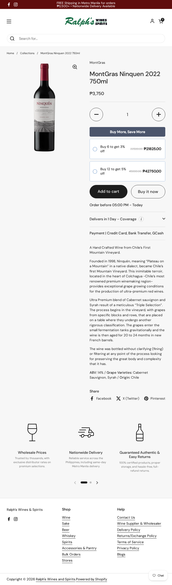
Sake (65, 523)
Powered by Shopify (91, 579)
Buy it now (148, 191)
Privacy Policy (128, 548)
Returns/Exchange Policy (137, 536)
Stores (67, 560)
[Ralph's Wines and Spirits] (86, 21)
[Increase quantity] (158, 114)
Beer (65, 530)
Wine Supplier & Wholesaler (139, 523)
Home (10, 53)
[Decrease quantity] (96, 114)
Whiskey (68, 536)
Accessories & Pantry (79, 548)
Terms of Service (130, 542)
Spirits (67, 542)
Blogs (121, 554)
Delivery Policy (128, 530)
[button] (160, 21)
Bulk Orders (71, 554)
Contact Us (126, 517)
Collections (27, 53)
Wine (66, 517)
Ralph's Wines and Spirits (55, 579)
